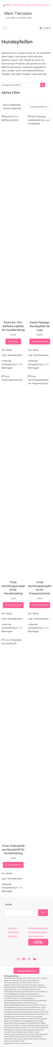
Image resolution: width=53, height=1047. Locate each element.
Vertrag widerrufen (26, 970)
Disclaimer (12, 936)
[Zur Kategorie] (42, 85)
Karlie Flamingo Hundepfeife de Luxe (40, 326)
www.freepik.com (35, 936)
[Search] (43, 912)
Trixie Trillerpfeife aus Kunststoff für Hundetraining (13, 849)
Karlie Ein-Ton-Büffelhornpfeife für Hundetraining (13, 326)
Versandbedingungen (37, 932)
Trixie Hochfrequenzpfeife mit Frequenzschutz (39, 588)
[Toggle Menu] (5, 28)
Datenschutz (13, 932)
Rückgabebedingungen (38, 928)
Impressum (13, 928)
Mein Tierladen (18, 13)
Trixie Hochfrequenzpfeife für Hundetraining (13, 588)
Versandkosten (14, 355)
